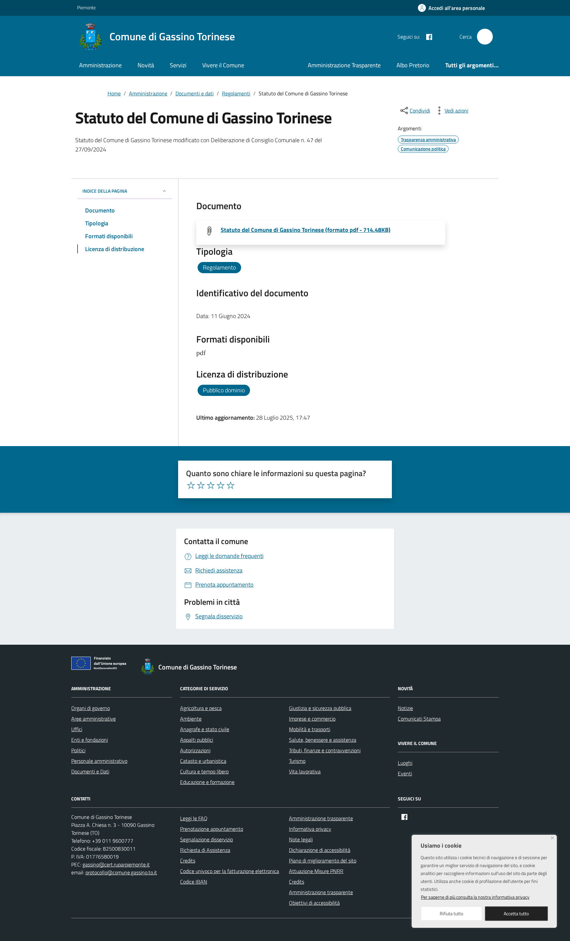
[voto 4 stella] (221, 485)
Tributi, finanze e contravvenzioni (325, 750)
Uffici (76, 729)
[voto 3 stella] (211, 485)
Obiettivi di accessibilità (314, 903)
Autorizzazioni (195, 750)
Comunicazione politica (423, 148)
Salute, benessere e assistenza (322, 740)
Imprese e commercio (312, 719)
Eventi (405, 773)
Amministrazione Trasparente (344, 65)
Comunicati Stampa (419, 719)
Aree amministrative (93, 719)
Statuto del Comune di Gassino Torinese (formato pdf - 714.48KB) (306, 229)
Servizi (178, 65)
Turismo (297, 761)
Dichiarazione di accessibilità (319, 850)
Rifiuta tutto (451, 913)
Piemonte (86, 7)
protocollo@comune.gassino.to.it (121, 872)
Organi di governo (90, 708)
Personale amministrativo (99, 761)
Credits (187, 860)
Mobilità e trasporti (309, 729)
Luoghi (405, 763)
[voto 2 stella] (201, 485)
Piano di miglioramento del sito (322, 860)
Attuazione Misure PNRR (316, 871)
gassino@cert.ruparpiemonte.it (116, 864)
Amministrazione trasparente (321, 818)
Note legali (301, 839)
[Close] (552, 837)
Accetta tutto (516, 913)
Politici (78, 750)
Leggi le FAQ (193, 818)
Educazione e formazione (207, 782)
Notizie (405, 708)
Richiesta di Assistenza (205, 850)
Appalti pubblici (196, 740)
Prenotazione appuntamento (211, 829)
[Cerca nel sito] (485, 37)
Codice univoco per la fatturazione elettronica (229, 871)
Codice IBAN (193, 882)
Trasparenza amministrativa (428, 139)
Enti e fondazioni (89, 740)
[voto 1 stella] (191, 485)
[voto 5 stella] (231, 485)
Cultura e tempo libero (204, 771)
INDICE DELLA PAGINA (104, 190)
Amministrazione (100, 65)
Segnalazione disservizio (206, 839)
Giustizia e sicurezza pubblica (320, 708)
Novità (146, 65)
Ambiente (191, 719)
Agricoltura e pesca (201, 708)
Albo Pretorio (412, 65)
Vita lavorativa (305, 771)
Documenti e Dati (90, 771)
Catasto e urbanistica (203, 761)
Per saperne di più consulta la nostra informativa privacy (475, 896)
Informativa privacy (310, 829)
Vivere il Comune (223, 65)
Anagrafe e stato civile (204, 729)
